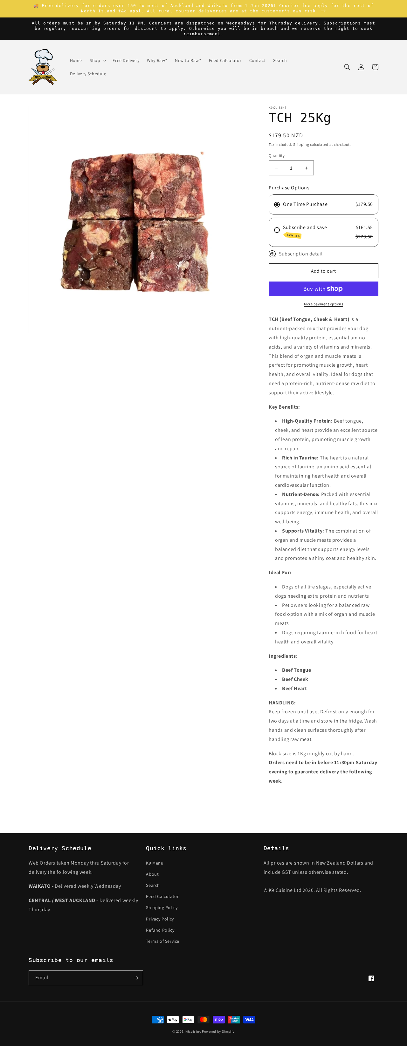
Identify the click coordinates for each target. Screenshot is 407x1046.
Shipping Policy (161, 907)
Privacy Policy (160, 919)
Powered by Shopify (218, 1031)
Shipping (301, 144)
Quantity (277, 155)
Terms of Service (162, 941)
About (152, 874)
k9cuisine (193, 1031)
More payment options (323, 304)
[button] (97, 60)
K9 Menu (154, 863)
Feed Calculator (162, 896)
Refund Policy (160, 930)
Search (153, 885)
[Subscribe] (136, 977)
